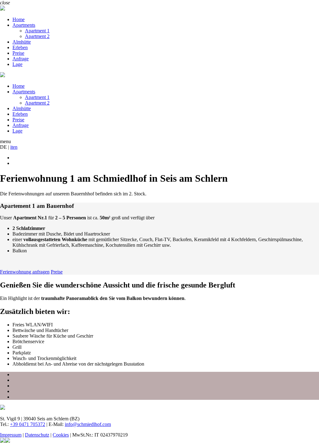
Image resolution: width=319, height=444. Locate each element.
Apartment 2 (37, 36)
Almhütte (21, 41)
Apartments (23, 25)
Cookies (61, 434)
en (15, 147)
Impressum (10, 434)
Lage (17, 64)
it (11, 147)
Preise (18, 53)
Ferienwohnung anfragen (25, 271)
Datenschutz (37, 434)
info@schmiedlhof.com (88, 424)
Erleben (20, 47)
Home (18, 19)
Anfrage (20, 58)
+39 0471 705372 (27, 424)
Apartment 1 (37, 30)
